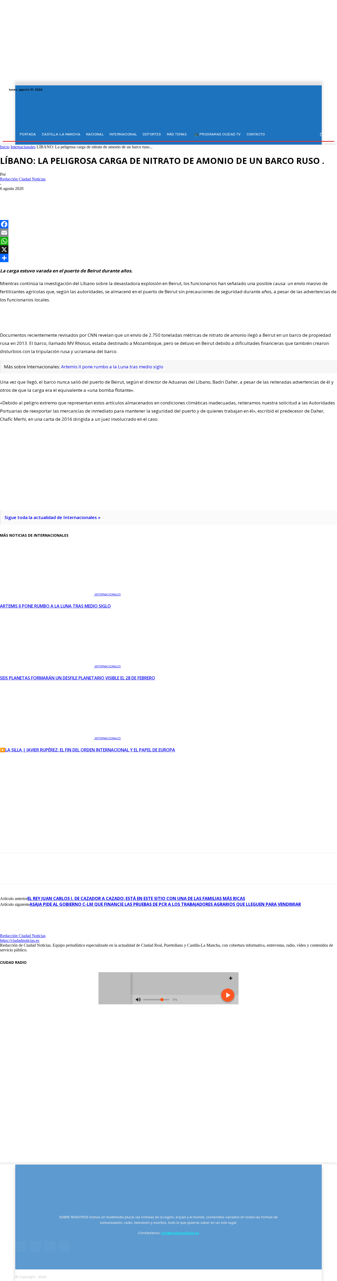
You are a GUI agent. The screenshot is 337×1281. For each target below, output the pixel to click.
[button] (322, 134)
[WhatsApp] (46, 196)
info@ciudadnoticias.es (180, 1233)
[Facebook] (306, 89)
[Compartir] (168, 258)
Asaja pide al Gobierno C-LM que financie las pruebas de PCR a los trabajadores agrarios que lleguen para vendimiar (165, 904)
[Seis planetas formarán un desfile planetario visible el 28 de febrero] (47, 666)
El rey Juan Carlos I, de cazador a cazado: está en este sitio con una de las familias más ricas (136, 898)
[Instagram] (312, 89)
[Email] (168, 232)
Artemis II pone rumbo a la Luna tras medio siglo (112, 367)
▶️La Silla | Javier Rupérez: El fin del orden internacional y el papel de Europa (87, 750)
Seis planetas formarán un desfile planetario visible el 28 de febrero (77, 678)
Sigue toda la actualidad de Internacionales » (52, 517)
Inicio (4, 147)
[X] (318, 89)
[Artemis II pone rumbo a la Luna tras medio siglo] (47, 594)
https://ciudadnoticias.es (19, 940)
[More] (66, 196)
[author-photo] (12, 931)
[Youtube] (325, 89)
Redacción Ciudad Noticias (23, 179)
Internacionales (23, 147)
